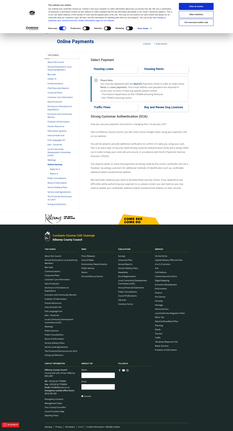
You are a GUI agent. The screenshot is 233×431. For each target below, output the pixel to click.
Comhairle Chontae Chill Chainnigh (74, 235)
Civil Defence (161, 272)
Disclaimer (70, 427)
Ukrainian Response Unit (166, 341)
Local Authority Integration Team (170, 313)
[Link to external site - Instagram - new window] (127, 370)
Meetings (52, 160)
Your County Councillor (55, 407)
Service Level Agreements (59, 192)
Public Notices (87, 268)
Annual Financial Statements (131, 287)
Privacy (58, 427)
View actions (161, 43)
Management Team (53, 403)
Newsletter (123, 272)
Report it (54, 173)
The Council (53, 55)
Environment (161, 288)
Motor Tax (159, 317)
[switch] (86, 28)
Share (148, 43)
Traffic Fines (102, 107)
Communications (55, 83)
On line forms (161, 256)
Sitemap (48, 427)
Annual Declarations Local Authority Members (59, 68)
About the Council (56, 62)
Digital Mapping (162, 280)
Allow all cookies (196, 6)
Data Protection (55, 101)
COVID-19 (52, 79)
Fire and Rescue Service (92, 276)
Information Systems (57, 131)
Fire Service (160, 296)
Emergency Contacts (54, 399)
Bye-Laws (52, 74)
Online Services (55, 164)
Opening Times (51, 415)
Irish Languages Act (56, 140)
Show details (142, 28)
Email (83, 381)
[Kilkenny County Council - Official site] (47, 236)
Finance (158, 292)
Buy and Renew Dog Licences (163, 107)
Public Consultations (57, 178)
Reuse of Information (57, 183)
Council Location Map (54, 411)
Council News (87, 260)
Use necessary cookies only (196, 22)
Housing (159, 301)
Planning (159, 325)
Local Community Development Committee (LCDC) (59, 152)
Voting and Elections (57, 204)
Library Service (161, 309)
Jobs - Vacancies (55, 144)
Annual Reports (125, 264)
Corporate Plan (125, 260)
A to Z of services (162, 264)
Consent (87, 396)
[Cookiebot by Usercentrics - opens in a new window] (32, 28)
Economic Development (166, 284)
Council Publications (127, 295)
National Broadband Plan (166, 321)
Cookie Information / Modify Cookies (103, 427)
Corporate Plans (55, 92)
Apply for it (55, 169)
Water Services (162, 346)
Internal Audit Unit (56, 135)
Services (159, 249)
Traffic (158, 337)
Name (84, 370)
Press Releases (88, 256)
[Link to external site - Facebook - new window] (119, 370)
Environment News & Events (94, 264)
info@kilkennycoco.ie (60, 387)
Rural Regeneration (127, 276)
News (83, 249)
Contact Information (55, 363)
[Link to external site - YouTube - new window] (123, 370)
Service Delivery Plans (57, 187)
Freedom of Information (59, 121)
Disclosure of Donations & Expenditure (60, 108)
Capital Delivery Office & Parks (169, 260)
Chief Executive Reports (58, 88)
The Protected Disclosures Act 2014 (60, 198)
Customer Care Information (60, 97)
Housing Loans (104, 69)
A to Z (80, 427)
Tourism (158, 333)
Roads (158, 329)
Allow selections (196, 14)
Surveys (121, 256)
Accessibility (12, 425)
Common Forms (125, 304)
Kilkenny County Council (67, 239)
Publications (124, 249)
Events (84, 272)
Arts (157, 268)
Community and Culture (166, 276)
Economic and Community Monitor (60, 116)
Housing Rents (154, 69)
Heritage (159, 305)
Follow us (123, 363)
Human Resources (56, 126)
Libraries (122, 300)
